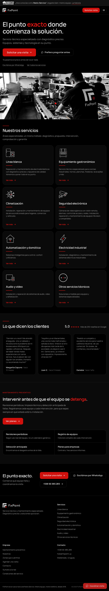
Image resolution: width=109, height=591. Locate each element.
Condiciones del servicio (13, 573)
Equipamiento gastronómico (69, 513)
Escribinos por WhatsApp (13, 65)
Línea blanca (62, 509)
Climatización (63, 517)
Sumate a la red (9, 569)
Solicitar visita (91, 10)
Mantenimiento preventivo (14, 550)
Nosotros (7, 553)
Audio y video (62, 533)
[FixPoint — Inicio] (10, 10)
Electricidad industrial (66, 529)
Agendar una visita (10, 561)
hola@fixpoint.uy (64, 553)
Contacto (7, 565)
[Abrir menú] (103, 10)
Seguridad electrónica (66, 521)
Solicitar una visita (17, 52)
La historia (76, 3)
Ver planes (11, 421)
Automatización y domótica (69, 525)
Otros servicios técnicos (67, 537)
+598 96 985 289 (51, 483)
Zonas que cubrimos (11, 557)
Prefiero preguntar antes (57, 52)
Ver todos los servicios (36, 65)
